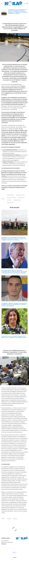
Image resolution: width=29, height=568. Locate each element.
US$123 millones (10, 202)
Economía (9, 518)
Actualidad (12, 21)
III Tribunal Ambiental (12, 197)
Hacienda (15, 518)
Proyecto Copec (21, 197)
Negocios (17, 21)
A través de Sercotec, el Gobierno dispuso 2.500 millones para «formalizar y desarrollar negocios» (14, 337)
